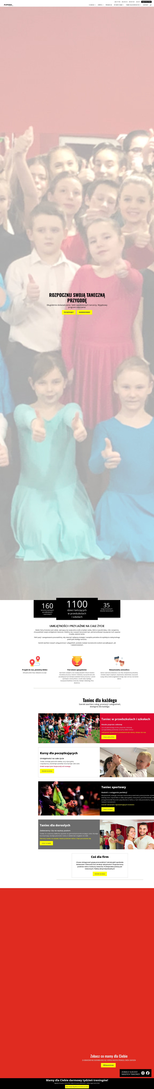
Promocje (109, 5)
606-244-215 (124, 1)
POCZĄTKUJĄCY (69, 312)
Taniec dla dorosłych (132, 5)
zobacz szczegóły (105, 809)
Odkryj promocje (106, 1065)
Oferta (100, 5)
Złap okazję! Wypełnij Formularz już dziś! (77, 1086)
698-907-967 (132, 1)
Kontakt (145, 5)
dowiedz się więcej (97, 874)
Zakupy (138, 1)
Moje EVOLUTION (146, 1)
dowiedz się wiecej (44, 771)
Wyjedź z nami (118, 5)
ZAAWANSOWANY (84, 312)
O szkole (91, 5)
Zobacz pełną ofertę (106, 737)
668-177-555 (117, 1)
